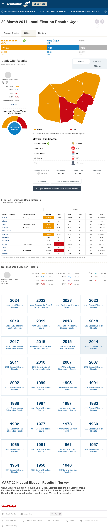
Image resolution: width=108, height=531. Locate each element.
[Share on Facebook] (103, 21)
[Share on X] (97, 21)
